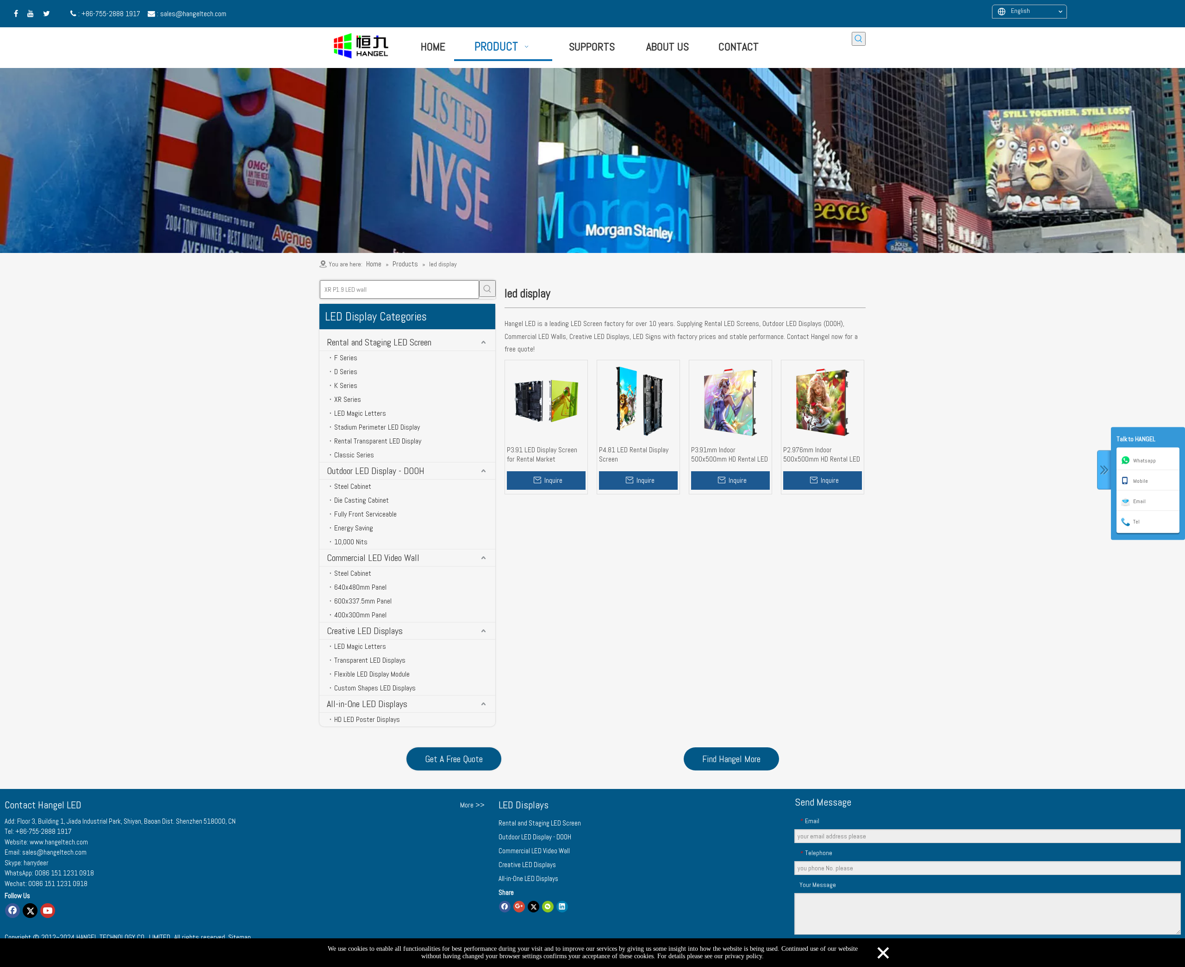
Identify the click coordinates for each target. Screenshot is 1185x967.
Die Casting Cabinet (361, 500)
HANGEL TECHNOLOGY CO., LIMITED (123, 937)
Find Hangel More (731, 759)
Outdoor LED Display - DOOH (375, 471)
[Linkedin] (562, 906)
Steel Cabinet (352, 486)
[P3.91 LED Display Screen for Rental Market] (546, 401)
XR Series (347, 399)
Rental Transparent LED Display (377, 441)
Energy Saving (353, 528)
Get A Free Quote (454, 759)
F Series (345, 358)
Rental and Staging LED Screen (379, 342)
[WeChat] (548, 906)
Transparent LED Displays (369, 660)
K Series (345, 385)
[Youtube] (47, 910)
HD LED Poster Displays (367, 719)
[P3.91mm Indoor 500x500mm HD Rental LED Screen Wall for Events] (730, 401)
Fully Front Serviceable (365, 514)
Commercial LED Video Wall (373, 558)
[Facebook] (12, 910)
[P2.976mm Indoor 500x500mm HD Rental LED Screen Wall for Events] (822, 401)
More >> (472, 805)
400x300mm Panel (360, 615)
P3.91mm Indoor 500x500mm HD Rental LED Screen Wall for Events (729, 454)
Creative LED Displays (365, 631)
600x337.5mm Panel (363, 601)
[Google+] (519, 906)
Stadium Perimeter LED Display (377, 427)
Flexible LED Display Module (372, 674)
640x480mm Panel (360, 587)
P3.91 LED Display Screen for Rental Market (542, 454)
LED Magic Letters (360, 413)
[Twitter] (30, 910)
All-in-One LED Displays (367, 704)
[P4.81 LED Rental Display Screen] (638, 401)
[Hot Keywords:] (859, 39)
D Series (345, 371)
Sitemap (239, 937)
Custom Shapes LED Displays (375, 688)
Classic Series (354, 455)
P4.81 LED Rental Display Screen (633, 454)
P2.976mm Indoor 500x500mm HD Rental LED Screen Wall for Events (821, 454)
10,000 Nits (351, 542)
